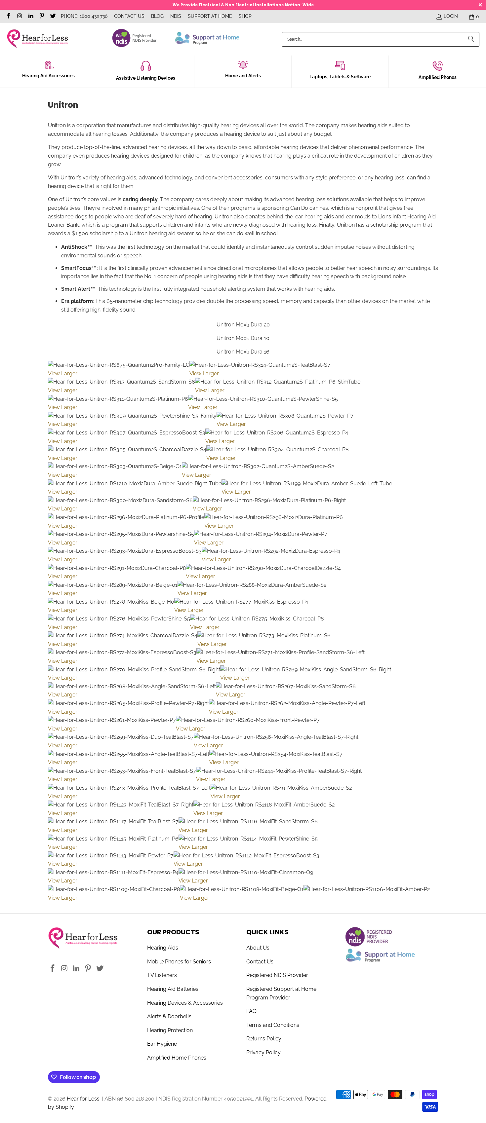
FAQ (251, 1011)
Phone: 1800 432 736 (84, 16)
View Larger (62, 373)
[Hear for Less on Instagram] (19, 16)
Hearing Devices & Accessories (185, 1003)
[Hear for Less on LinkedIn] (30, 16)
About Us (257, 948)
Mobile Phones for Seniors (179, 961)
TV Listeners (162, 975)
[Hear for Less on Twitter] (52, 16)
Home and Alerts (243, 75)
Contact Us (129, 16)
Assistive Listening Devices (145, 78)
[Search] (471, 39)
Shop (245, 16)
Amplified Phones (438, 77)
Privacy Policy (263, 1052)
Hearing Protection (170, 1030)
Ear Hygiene (162, 1044)
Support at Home (210, 16)
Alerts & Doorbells (169, 1016)
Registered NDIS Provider (277, 975)
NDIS (175, 16)
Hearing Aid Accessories (48, 75)
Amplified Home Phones (176, 1058)
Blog (157, 16)
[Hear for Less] (37, 39)
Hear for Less (83, 1099)
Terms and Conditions (272, 1025)
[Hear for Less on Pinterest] (41, 16)
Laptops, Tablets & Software (340, 76)
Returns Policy (263, 1038)
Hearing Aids (162, 948)
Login (451, 16)
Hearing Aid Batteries (172, 989)
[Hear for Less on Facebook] (8, 16)
